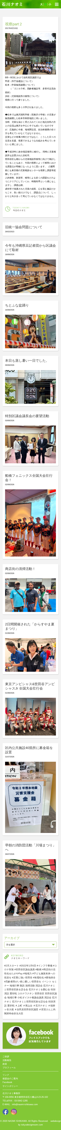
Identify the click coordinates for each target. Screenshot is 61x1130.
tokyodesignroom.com (32, 1124)
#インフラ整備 (44, 965)
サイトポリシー (10, 1086)
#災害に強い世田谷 (22, 977)
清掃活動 (30, 985)
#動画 (38, 969)
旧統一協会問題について (23, 227)
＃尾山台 (27, 1005)
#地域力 (27, 973)
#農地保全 (50, 977)
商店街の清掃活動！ (20, 569)
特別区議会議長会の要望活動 (27, 416)
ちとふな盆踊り (17, 305)
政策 (5, 1064)
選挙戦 (13, 993)
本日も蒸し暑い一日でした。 (27, 360)
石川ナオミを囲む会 (39, 989)
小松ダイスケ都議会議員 (30, 997)
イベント (46, 981)
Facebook (7, 1082)
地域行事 (14, 985)
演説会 (39, 985)
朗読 (22, 985)
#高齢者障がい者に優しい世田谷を (22, 981)
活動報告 (7, 1060)
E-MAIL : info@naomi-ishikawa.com (20, 1104)
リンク (6, 1075)
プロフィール (9, 1067)
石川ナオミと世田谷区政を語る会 (30, 1001)
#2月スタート (11, 965)
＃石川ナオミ (40, 1005)
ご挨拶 (6, 1056)
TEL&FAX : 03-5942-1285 (15, 1100)
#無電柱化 (38, 977)
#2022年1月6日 (27, 965)
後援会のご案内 (10, 1078)
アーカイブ (11, 938)
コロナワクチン (25, 993)
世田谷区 (39, 993)
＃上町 (18, 1005)
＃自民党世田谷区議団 (26, 1009)
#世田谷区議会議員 (24, 969)
